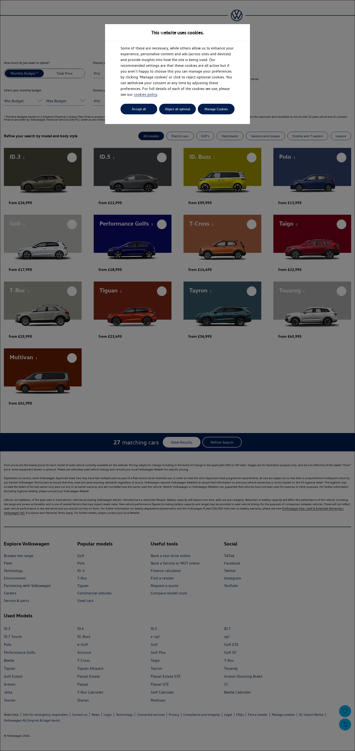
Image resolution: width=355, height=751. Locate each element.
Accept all (139, 109)
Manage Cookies (216, 109)
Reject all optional (177, 109)
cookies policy (145, 94)
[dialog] (177, 375)
